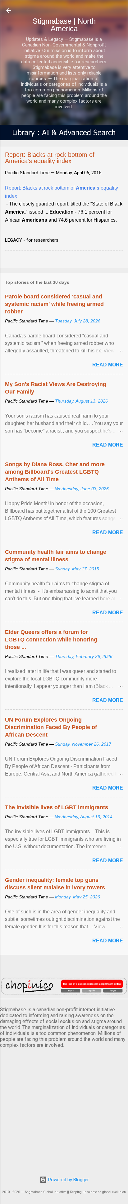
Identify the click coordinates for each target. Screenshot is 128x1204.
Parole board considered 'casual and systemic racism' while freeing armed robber (54, 304)
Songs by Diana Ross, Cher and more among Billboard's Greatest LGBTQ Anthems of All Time (55, 471)
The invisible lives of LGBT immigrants (56, 807)
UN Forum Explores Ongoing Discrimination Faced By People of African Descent (51, 727)
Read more (107, 364)
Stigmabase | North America (64, 25)
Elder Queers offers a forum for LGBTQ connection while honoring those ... (51, 639)
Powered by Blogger (68, 1179)
